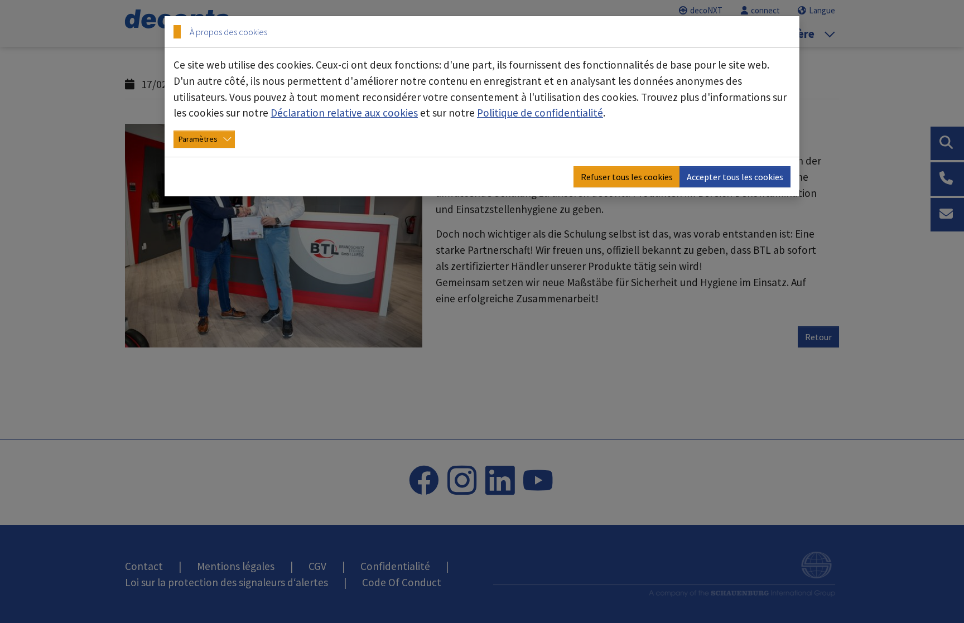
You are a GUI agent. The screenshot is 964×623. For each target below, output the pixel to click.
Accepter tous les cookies (735, 176)
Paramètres (198, 139)
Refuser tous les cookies (627, 176)
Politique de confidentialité (540, 112)
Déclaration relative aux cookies (344, 112)
